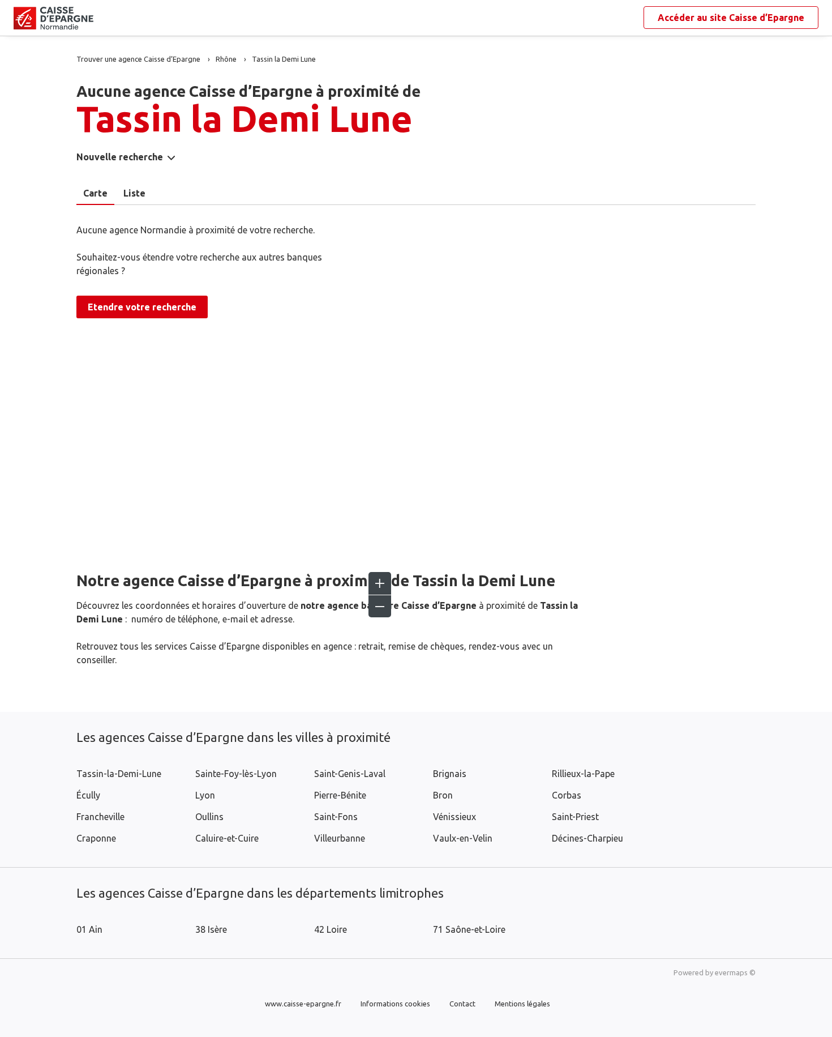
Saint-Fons (336, 817)
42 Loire (330, 929)
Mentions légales (522, 1004)
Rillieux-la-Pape (583, 774)
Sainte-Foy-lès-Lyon (236, 774)
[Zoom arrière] (379, 606)
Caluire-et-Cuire (227, 838)
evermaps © (735, 972)
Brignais (449, 774)
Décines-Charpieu (587, 838)
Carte (95, 193)
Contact (462, 1004)
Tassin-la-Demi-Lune (118, 774)
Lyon (205, 795)
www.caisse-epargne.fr (303, 1004)
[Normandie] (23, 18)
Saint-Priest (575, 817)
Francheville (100, 817)
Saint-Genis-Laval (349, 774)
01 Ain (89, 929)
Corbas (566, 795)
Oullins (209, 817)
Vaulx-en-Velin (462, 838)
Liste (134, 193)
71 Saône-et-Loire (469, 929)
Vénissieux (454, 817)
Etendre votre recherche (142, 307)
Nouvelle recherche (119, 157)
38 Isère (211, 929)
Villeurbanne (339, 838)
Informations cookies (395, 1004)
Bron (443, 795)
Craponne (96, 838)
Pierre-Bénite (340, 795)
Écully (88, 795)
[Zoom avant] (379, 583)
